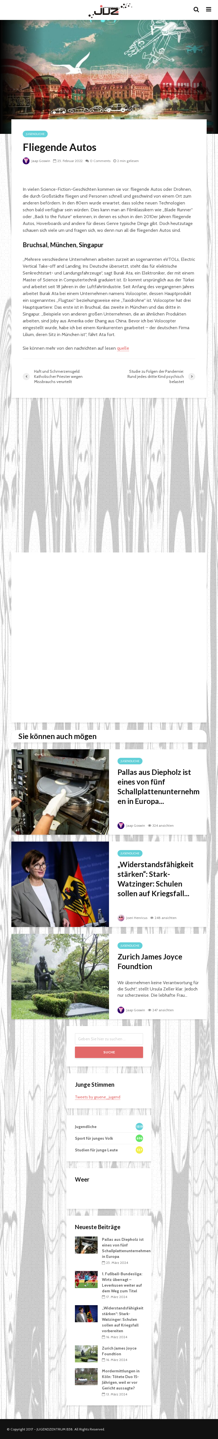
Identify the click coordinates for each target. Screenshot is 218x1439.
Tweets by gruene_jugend (97, 1097)
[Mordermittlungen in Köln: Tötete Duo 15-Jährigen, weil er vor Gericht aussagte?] (86, 1376)
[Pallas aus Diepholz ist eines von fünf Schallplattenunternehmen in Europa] (60, 791)
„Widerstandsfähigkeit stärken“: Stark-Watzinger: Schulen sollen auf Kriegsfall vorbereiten (122, 1319)
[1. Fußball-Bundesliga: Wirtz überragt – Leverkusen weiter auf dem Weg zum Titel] (86, 1279)
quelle (123, 348)
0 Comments (100, 161)
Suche (109, 1052)
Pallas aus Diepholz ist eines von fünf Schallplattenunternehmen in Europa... (159, 786)
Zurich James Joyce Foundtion (150, 961)
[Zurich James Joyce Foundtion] (60, 976)
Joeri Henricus (136, 918)
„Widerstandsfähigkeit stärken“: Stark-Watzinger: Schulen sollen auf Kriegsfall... (156, 879)
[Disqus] (109, 476)
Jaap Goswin (40, 161)
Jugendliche (35, 134)
